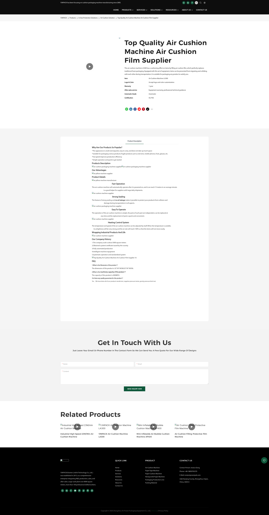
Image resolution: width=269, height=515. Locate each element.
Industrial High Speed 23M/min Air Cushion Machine (76, 435)
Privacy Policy (163, 511)
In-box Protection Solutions (88, 18)
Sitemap (154, 511)
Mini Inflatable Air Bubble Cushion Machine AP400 (153, 435)
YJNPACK (63, 18)
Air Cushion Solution (107, 18)
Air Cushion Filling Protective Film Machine (191, 435)
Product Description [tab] (135, 141)
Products (73, 18)
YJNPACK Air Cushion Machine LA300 (113, 435)
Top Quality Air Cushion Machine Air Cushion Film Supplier (137, 18)
